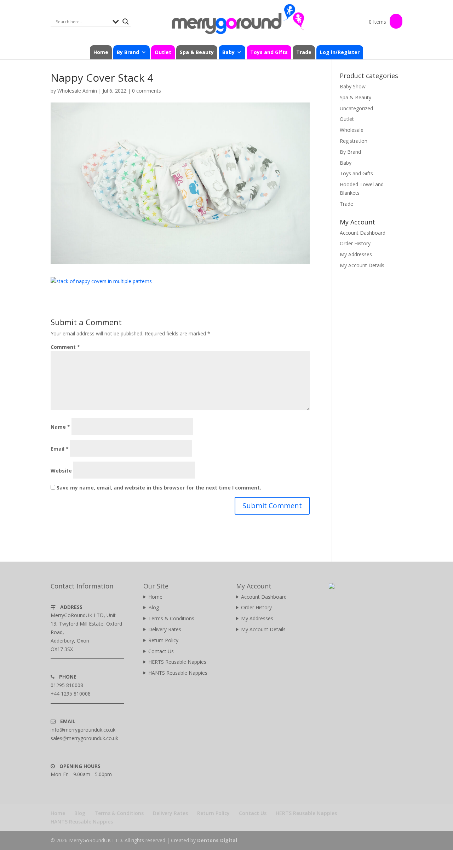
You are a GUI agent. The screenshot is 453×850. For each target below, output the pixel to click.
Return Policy (163, 640)
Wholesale (351, 130)
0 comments (146, 90)
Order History (355, 243)
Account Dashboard (362, 232)
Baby (345, 162)
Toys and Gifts (269, 52)
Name (60, 426)
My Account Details (362, 265)
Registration (353, 140)
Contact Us (161, 651)
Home (100, 52)
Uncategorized (356, 108)
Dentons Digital (217, 840)
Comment (65, 347)
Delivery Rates (164, 629)
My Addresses (356, 254)
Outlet (163, 52)
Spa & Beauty (197, 52)
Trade (303, 52)
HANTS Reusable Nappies (177, 672)
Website (61, 470)
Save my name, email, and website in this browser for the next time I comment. (159, 487)
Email (60, 448)
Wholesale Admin (77, 90)
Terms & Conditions (171, 618)
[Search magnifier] (126, 22)
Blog (153, 607)
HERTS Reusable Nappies (177, 661)
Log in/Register (340, 52)
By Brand (350, 151)
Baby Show (353, 86)
